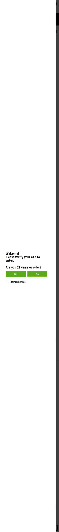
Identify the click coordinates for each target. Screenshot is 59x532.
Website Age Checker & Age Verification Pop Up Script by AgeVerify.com (55, 531)
